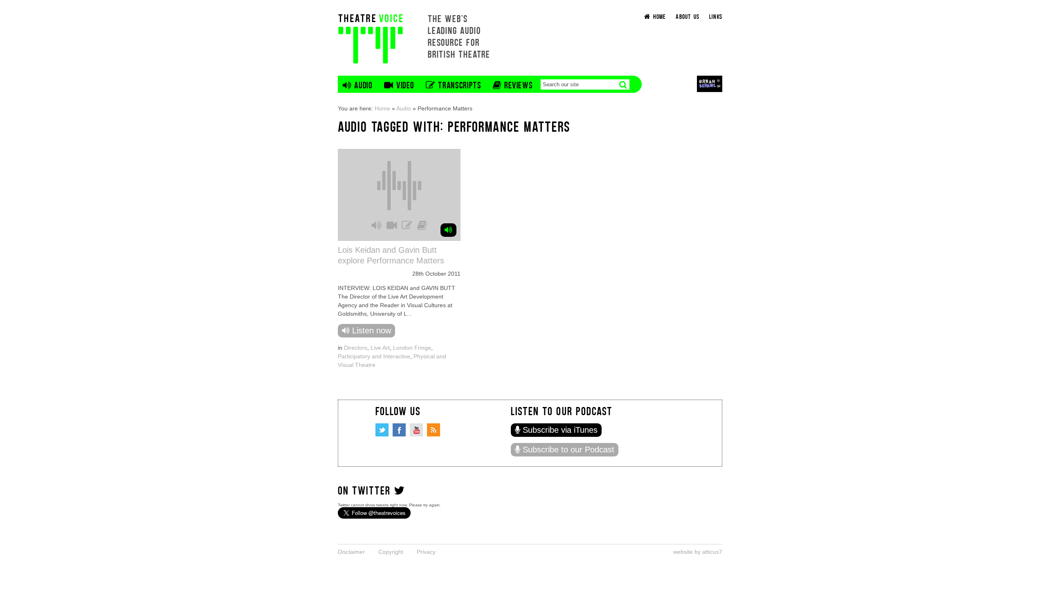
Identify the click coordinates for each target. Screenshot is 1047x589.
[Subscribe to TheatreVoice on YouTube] (416, 429)
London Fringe (412, 347)
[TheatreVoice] (370, 37)
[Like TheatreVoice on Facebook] (399, 429)
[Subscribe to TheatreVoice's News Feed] (433, 429)
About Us (687, 16)
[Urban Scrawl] (709, 83)
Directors (355, 347)
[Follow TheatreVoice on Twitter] (382, 429)
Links (715, 16)
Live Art (380, 347)
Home (382, 108)
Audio (403, 108)
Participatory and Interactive (374, 356)
